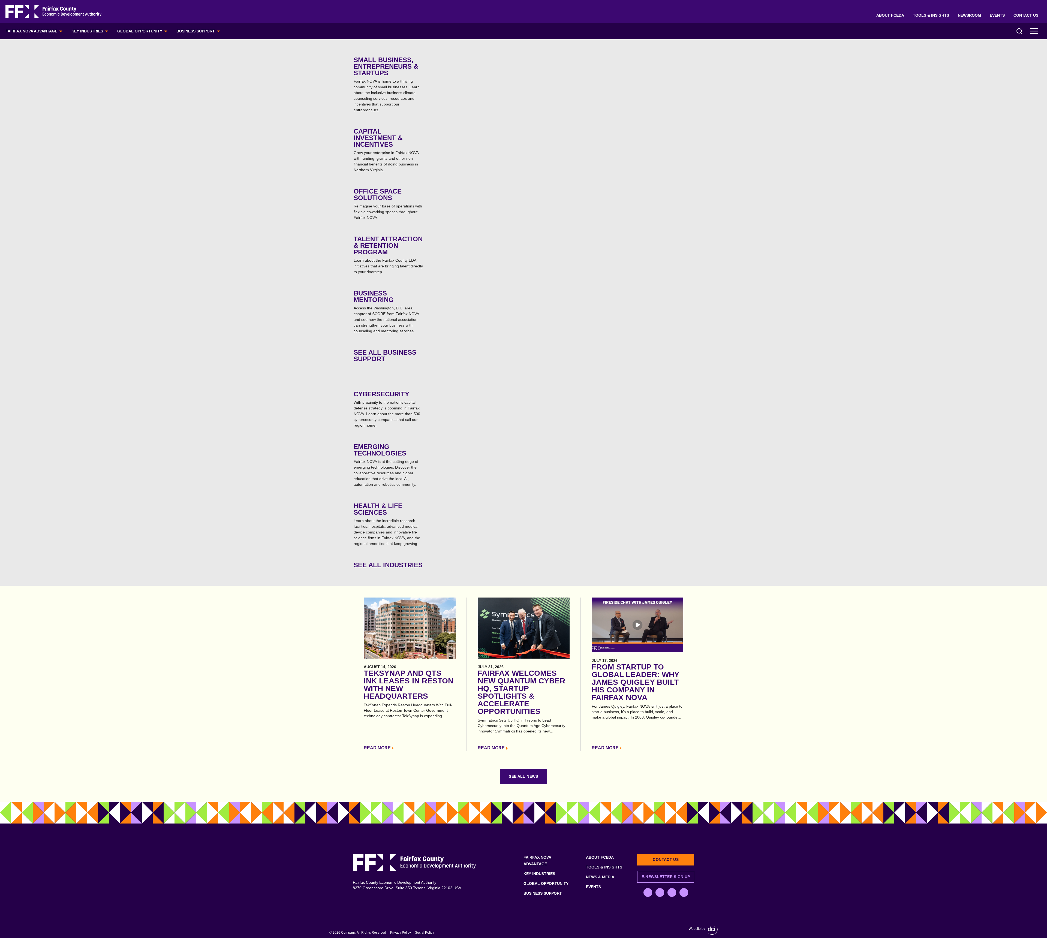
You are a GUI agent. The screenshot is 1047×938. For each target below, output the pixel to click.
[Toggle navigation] (1034, 31)
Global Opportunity (139, 31)
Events (997, 15)
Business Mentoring (386, 311)
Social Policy (424, 932)
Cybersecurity (387, 408)
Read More (377, 748)
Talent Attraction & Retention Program (388, 254)
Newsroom (969, 15)
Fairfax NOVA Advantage (31, 31)
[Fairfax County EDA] (53, 11)
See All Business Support (385, 356)
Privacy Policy (400, 932)
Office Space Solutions (388, 204)
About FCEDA (890, 15)
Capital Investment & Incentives (386, 150)
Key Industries (87, 31)
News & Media (600, 877)
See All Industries (388, 565)
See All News (523, 776)
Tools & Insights (931, 15)
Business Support (195, 31)
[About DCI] (713, 931)
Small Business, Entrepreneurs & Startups (387, 84)
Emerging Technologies (386, 465)
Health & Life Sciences (387, 524)
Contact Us (1025, 15)
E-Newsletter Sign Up (666, 876)
